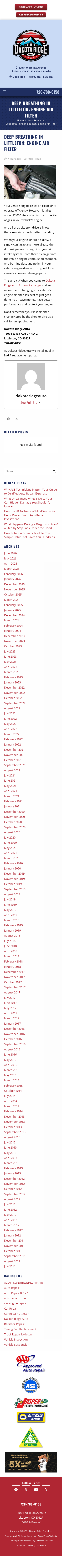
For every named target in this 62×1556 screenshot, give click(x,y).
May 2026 (10, 558)
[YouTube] (36, 1489)
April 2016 (10, 1065)
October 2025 (13, 594)
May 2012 (10, 1215)
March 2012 (11, 1225)
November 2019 (14, 879)
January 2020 (12, 868)
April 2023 (10, 667)
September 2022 (14, 703)
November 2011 (14, 1246)
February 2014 (13, 1111)
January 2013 (12, 1173)
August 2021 (12, 770)
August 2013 (12, 1137)
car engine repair (15, 1303)
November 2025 (14, 589)
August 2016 (12, 1049)
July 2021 (10, 775)
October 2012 (13, 1189)
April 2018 (10, 951)
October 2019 (13, 884)
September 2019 (14, 889)
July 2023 (10, 651)
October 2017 (13, 982)
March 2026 (11, 569)
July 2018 (10, 941)
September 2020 (14, 827)
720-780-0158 (48, 92)
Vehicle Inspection (16, 1339)
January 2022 (12, 744)
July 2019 (10, 899)
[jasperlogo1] (31, 1403)
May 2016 (10, 1060)
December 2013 (14, 1116)
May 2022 (10, 724)
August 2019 (12, 894)
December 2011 (14, 1240)
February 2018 (13, 961)
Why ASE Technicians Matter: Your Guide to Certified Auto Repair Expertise (30, 491)
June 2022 (10, 719)
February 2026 (13, 574)
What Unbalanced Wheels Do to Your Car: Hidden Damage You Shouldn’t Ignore (28, 502)
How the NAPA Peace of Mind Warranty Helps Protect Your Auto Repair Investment (29, 515)
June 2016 (10, 1054)
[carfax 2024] (31, 1462)
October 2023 (13, 646)
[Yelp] (46, 1489)
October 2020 (13, 822)
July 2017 (10, 998)
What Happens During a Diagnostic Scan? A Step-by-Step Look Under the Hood (31, 526)
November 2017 (14, 977)
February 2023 (13, 677)
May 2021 (10, 786)
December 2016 (14, 1029)
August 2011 (12, 1261)
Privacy (31, 1545)
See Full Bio (28, 402)
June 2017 (10, 1003)
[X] (26, 1489)
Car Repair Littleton (16, 1314)
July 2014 (10, 1096)
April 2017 (10, 1013)
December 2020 (14, 812)
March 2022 (11, 734)
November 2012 (14, 1184)
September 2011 (14, 1256)
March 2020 (11, 858)
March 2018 (11, 956)
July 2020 (10, 837)
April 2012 (10, 1220)
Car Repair (11, 1308)
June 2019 (10, 905)
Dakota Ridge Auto (16, 1319)
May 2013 (10, 1153)
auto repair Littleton (17, 1298)
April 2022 (10, 729)
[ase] (31, 1385)
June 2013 (10, 1147)
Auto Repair (34, 158)
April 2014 (10, 1101)
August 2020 (12, 832)
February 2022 (13, 739)
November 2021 (14, 755)
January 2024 (12, 631)
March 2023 (11, 672)
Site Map (41, 1545)
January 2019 (12, 930)
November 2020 (14, 817)
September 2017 (14, 987)
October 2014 (13, 1091)
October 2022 (13, 698)
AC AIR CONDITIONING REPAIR (23, 1283)
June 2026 (10, 553)
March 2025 (11, 600)
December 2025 (14, 584)
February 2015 (13, 1085)
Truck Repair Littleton (18, 1334)
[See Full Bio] (39, 402)
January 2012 (12, 1235)
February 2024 (13, 626)
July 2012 (10, 1204)
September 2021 (14, 765)
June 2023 (10, 656)
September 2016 (14, 1044)
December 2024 (14, 615)
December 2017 (14, 972)
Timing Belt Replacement (20, 1329)
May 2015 (10, 1075)
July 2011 (10, 1266)
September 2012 (14, 1194)
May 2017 (10, 1008)
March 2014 (11, 1106)
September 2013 (14, 1132)
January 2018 (12, 967)
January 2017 (12, 1023)
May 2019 (10, 910)
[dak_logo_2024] (31, 45)
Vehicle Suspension (16, 1344)
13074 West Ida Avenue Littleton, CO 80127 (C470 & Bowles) (31, 1517)
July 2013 (10, 1142)
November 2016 (14, 1034)
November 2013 (14, 1122)
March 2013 (11, 1163)
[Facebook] (16, 1489)
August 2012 (12, 1199)
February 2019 (13, 925)
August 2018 (12, 936)
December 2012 (14, 1179)
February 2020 (13, 863)
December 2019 (14, 873)
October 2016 (13, 1039)
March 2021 (11, 796)
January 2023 (12, 682)
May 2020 (10, 848)
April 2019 (10, 915)
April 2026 (10, 563)
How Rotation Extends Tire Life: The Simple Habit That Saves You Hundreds (29, 535)
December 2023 (14, 636)
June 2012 (10, 1209)
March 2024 (11, 620)
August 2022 (12, 708)
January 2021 (12, 806)
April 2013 (10, 1158)
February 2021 (13, 801)
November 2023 (14, 641)
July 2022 (10, 713)
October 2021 (13, 760)
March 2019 (11, 920)
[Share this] (8, 419)
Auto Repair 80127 (16, 1293)
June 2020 (10, 842)
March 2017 (11, 1018)
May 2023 (10, 662)
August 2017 (12, 992)
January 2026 (12, 579)
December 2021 (14, 749)
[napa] (31, 1417)
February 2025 (13, 605)
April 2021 (10, 791)
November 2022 (14, 693)
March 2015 (11, 1080)
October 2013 (13, 1127)
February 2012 (13, 1230)
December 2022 (14, 687)
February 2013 (13, 1168)
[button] (4, 92)
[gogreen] (31, 1437)
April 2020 (10, 853)
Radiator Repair (14, 1324)
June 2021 (10, 780)
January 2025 (12, 610)
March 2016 (11, 1070)
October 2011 (13, 1251)
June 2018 (10, 946)
